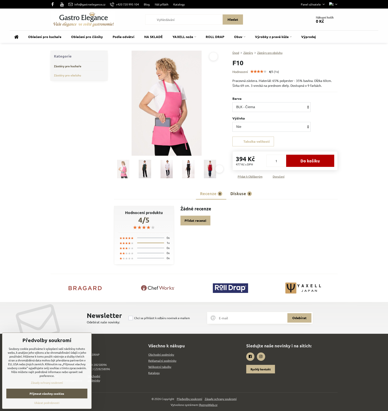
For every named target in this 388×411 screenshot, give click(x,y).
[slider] (258, 71)
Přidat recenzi (195, 220)
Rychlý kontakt (261, 369)
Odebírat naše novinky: (103, 322)
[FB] (54, 4)
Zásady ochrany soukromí (221, 399)
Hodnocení (240, 72)
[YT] (62, 4)
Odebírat (299, 318)
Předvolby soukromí (189, 399)
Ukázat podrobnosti (46, 402)
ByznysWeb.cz (208, 405)
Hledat (233, 19)
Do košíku (310, 160)
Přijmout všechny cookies (47, 393)
